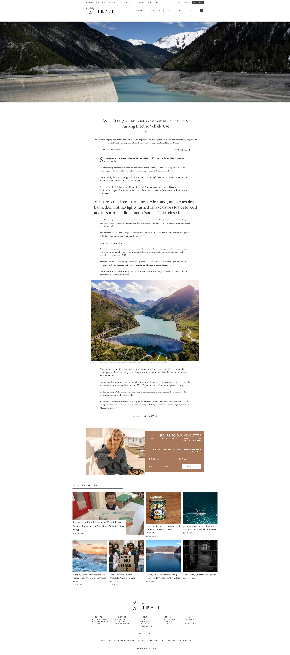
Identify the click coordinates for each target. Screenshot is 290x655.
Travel (99, 624)
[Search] (189, 2)
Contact (90, 2)
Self (180, 10)
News (148, 115)
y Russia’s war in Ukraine (147, 402)
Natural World (122, 621)
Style (193, 10)
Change (139, 10)
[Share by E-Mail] (185, 150)
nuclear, (143, 369)
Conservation (122, 624)
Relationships (145, 626)
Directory (114, 2)
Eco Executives (99, 619)
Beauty (145, 619)
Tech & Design (167, 619)
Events (101, 2)
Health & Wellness (145, 622)
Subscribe (197, 2)
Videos (102, 641)
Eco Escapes (141, 2)
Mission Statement (126, 641)
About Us (112, 641)
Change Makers (122, 619)
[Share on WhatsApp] (188, 150)
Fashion (168, 621)
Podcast (126, 2)
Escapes (155, 10)
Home (142, 115)
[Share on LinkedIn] (181, 150)
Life (169, 10)
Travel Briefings (99, 621)
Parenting (190, 624)
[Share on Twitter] (177, 150)
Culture (190, 619)
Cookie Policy (184, 641)
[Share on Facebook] (174, 150)
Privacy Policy (168, 641)
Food (190, 621)
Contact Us (143, 641)
